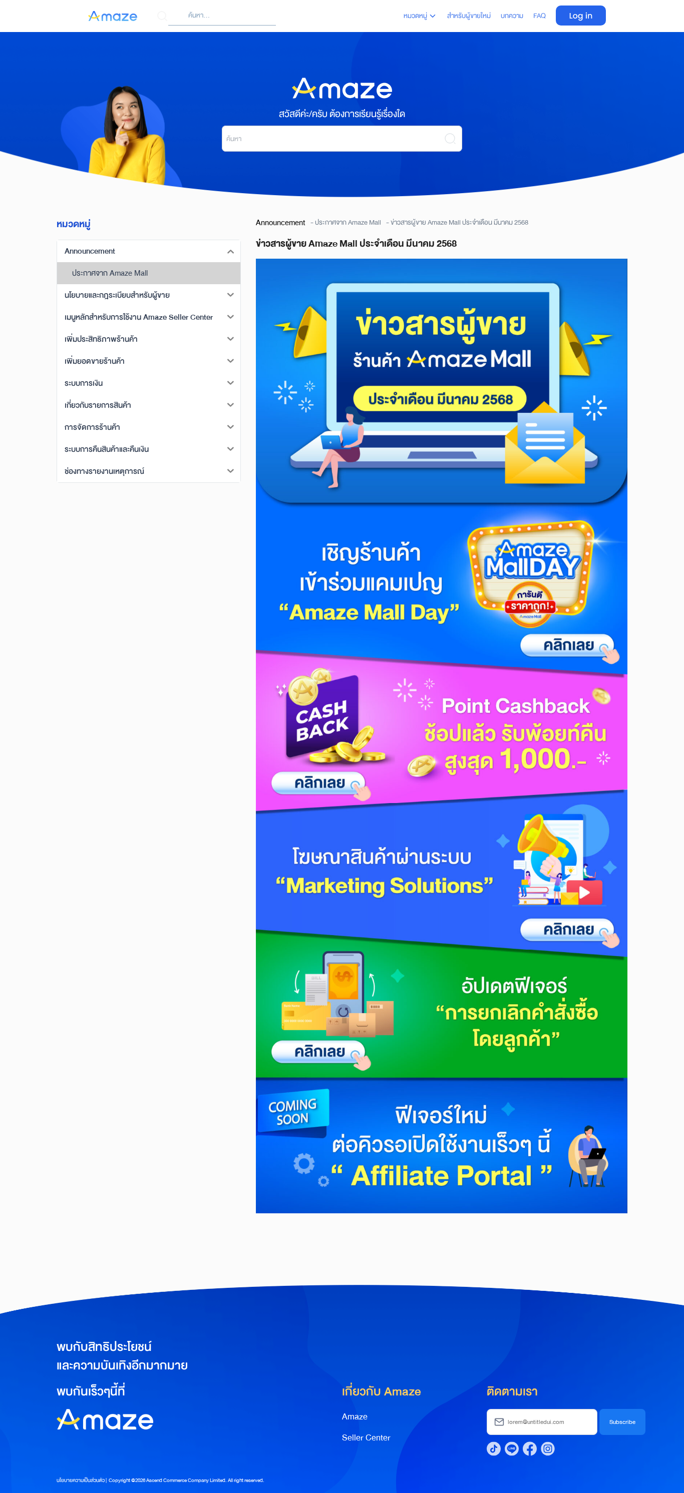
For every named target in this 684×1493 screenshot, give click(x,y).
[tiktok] (494, 1448)
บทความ (512, 16)
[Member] (581, 12)
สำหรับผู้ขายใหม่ (469, 16)
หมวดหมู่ (415, 16)
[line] (512, 1448)
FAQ (539, 16)
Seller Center (366, 1437)
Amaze (355, 1416)
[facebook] (530, 1448)
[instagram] (548, 1448)
